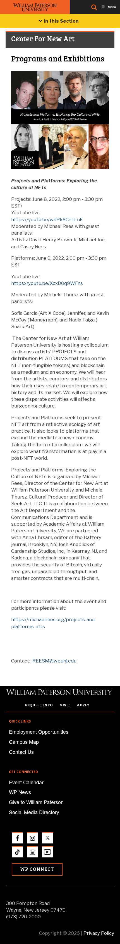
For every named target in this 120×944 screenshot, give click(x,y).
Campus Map (24, 741)
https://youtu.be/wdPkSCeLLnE (47, 219)
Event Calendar (26, 782)
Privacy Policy (98, 933)
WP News (20, 791)
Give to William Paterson (36, 801)
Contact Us (21, 751)
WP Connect (37, 869)
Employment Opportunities (38, 731)
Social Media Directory (34, 812)
